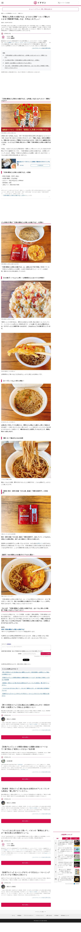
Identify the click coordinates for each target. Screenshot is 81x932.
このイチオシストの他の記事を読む (41, 48)
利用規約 (19, 915)
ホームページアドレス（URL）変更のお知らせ (40, 9)
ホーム (13, 915)
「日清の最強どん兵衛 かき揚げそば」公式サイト (14, 195)
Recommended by (69, 883)
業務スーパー (11, 42)
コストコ (6, 42)
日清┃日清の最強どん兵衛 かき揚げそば (12, 629)
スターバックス (27, 42)
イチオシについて (40, 915)
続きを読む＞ (26, 737)
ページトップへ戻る (39, 911)
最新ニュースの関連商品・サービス (8, 13)
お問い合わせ (49, 915)
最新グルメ (20, 13)
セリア (21, 42)
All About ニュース (65, 915)
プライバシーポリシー (28, 915)
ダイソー (17, 42)
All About (56, 915)
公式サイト (40, 543)
